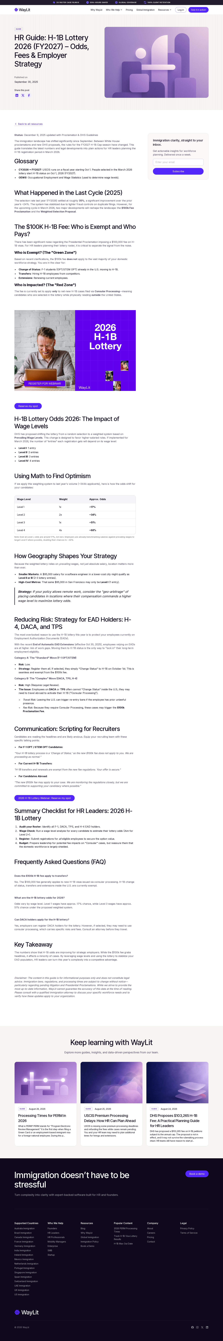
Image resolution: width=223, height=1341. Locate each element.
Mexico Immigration (24, 1259)
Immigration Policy (90, 1241)
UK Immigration (21, 1290)
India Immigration (22, 1250)
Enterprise (53, 1246)
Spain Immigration (23, 1277)
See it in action (198, 10)
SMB (50, 1250)
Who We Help (55, 1223)
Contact (151, 1241)
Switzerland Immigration (26, 1281)
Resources (87, 1223)
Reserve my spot (28, 406)
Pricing (129, 10)
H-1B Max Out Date (123, 1243)
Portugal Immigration (24, 1268)
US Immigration (21, 1294)
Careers (151, 1233)
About (150, 1228)
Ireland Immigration (23, 1255)
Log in (181, 10)
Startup (51, 1255)
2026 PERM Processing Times (125, 1230)
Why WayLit (96, 10)
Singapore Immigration (25, 1272)
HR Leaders (53, 1233)
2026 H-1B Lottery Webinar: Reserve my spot (44, 798)
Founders (52, 1228)
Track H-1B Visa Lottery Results (125, 1237)
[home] (22, 9)
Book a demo (197, 1173)
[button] (114, 10)
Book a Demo (87, 1246)
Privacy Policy (187, 1228)
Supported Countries (26, 1223)
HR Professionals (56, 1237)
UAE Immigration (22, 1285)
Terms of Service (189, 1233)
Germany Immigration (24, 1246)
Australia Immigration (24, 1228)
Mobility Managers (57, 1241)
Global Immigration (145, 10)
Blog (83, 1228)
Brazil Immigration (23, 1233)
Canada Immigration (24, 1237)
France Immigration (23, 1241)
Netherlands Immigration (26, 1263)
